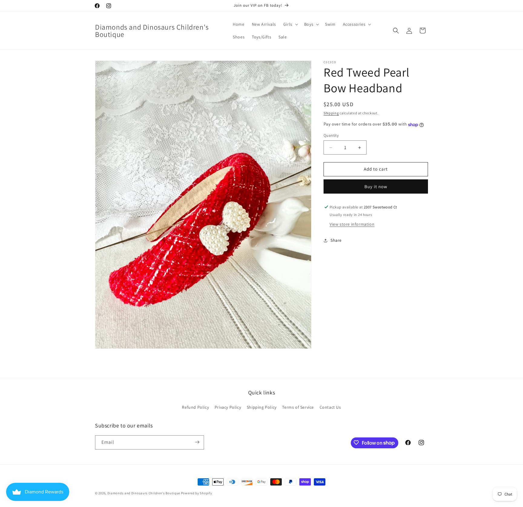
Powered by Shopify (196, 493)
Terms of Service (298, 407)
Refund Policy (195, 407)
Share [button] (336, 240)
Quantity (331, 135)
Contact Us (330, 407)
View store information (352, 224)
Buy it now (375, 186)
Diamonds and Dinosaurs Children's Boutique (143, 493)
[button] (290, 24)
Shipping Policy (262, 407)
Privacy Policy (228, 407)
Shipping (331, 113)
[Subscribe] (197, 442)
